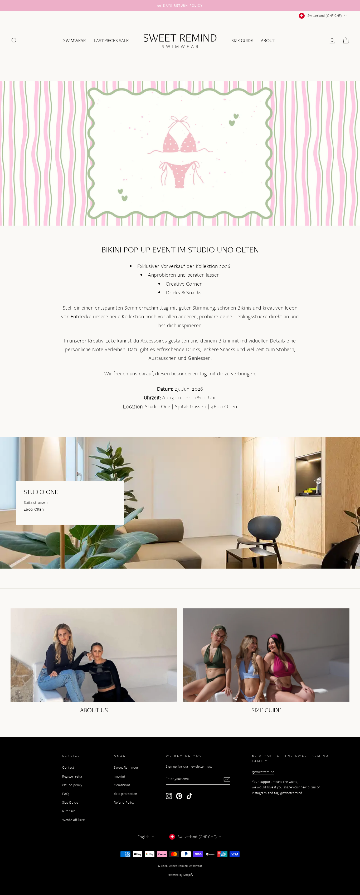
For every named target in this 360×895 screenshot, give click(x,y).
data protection (125, 794)
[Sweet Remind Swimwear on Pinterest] (179, 796)
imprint (119, 776)
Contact (68, 767)
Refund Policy (124, 802)
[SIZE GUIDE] (266, 655)
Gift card (69, 811)
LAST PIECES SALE (111, 40)
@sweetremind (263, 772)
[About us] (94, 655)
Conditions (122, 785)
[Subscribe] (226, 779)
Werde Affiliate (73, 820)
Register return (73, 776)
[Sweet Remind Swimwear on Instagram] (169, 796)
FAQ (65, 794)
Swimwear (74, 40)
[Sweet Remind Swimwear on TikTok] (189, 796)
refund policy (72, 785)
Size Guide (242, 40)
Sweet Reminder (126, 767)
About (268, 40)
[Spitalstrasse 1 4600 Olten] (180, 503)
